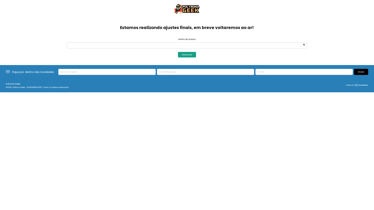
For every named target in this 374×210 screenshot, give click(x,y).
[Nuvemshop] (357, 85)
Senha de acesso (187, 39)
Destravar (187, 54)
